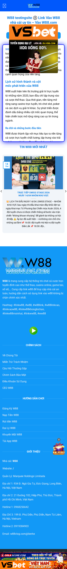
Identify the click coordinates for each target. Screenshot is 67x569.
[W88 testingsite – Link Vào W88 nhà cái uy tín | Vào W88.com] (33, 5)
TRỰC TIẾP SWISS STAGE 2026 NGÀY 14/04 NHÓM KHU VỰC (33, 194)
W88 (8, 49)
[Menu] (4, 6)
